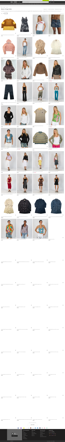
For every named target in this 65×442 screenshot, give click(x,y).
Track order (24, 432)
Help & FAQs (51, 0)
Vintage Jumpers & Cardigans (58, 9)
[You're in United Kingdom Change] (54, 0)
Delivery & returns (25, 433)
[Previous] (42, 9)
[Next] (63, 9)
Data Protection (24, 437)
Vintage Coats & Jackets (51, 9)
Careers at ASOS (33, 432)
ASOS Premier (24, 434)
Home (1, 7)
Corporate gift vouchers (42, 433)
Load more (32, 424)
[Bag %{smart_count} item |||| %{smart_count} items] (54, 2)
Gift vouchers (41, 432)
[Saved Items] (52, 2)
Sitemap (24, 436)
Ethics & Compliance (25, 438)
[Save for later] (15, 33)
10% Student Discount (25, 435)
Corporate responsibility (34, 433)
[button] (49, 435)
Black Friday (41, 434)
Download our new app (45, 0)
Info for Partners (41, 435)
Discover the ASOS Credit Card (43, 436)
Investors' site (33, 434)
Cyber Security (33, 435)
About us (32, 431)
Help (23, 431)
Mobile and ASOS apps (42, 431)
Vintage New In (45, 9)
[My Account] (50, 2)
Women (4, 7)
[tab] (11, 4)
